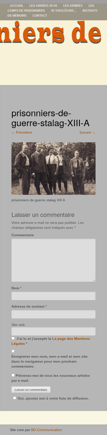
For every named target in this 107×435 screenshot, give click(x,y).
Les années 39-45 (43, 5)
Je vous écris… (64, 10)
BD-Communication (46, 430)
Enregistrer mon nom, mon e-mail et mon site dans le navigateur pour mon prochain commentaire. (49, 361)
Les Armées (73, 5)
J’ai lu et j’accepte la (50, 341)
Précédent (21, 132)
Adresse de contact (28, 306)
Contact (40, 15)
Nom (15, 288)
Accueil (16, 5)
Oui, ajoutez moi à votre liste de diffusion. (53, 398)
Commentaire (22, 235)
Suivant (87, 132)
